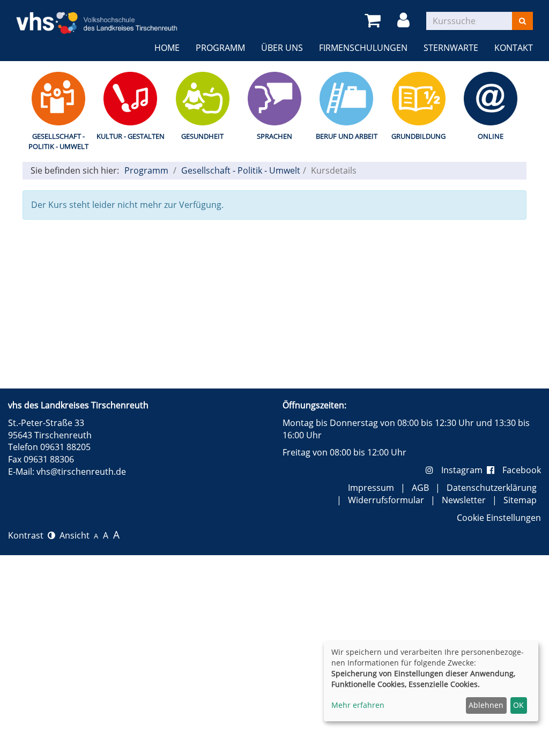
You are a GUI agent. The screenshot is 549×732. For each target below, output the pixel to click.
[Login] (405, 20)
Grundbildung (418, 136)
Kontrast (28, 535)
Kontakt (513, 48)
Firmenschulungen (363, 48)
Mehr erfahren (357, 705)
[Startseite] (96, 16)
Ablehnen (486, 705)
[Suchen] (522, 21)
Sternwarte (451, 48)
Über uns (282, 48)
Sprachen (274, 136)
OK (518, 705)
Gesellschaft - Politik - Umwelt (58, 141)
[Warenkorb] (374, 20)
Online (490, 136)
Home (167, 48)
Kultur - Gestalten (131, 136)
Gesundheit (202, 136)
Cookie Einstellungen (499, 518)
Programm (220, 48)
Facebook (521, 470)
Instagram (464, 470)
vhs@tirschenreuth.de (81, 471)
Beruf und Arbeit (346, 136)
